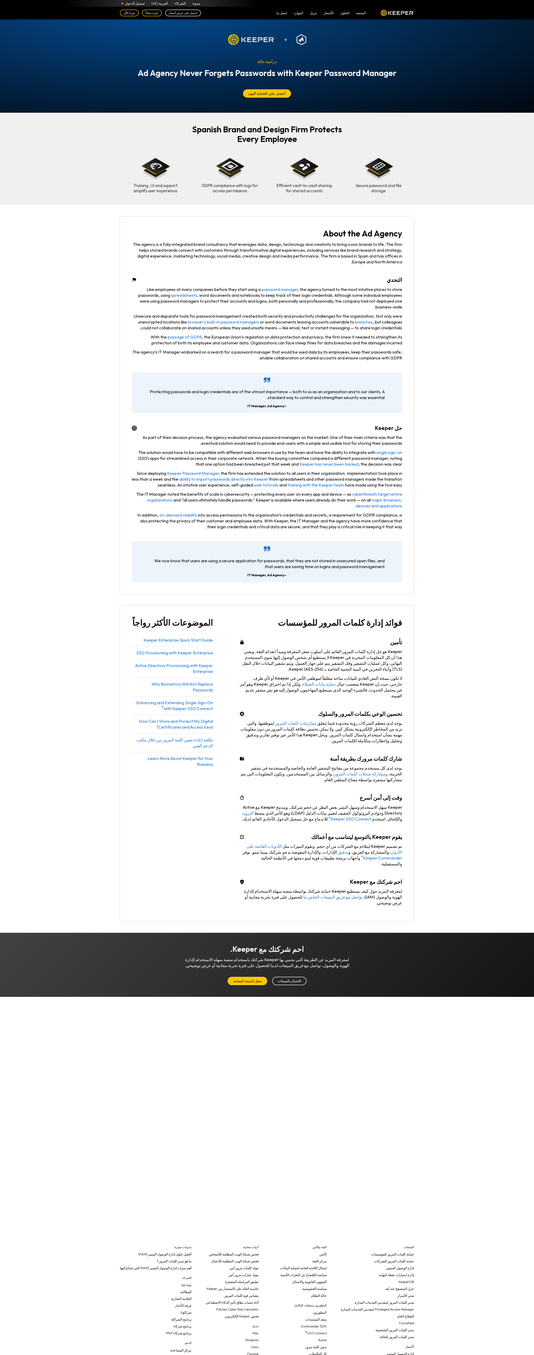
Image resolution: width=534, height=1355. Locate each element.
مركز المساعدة (180, 1350)
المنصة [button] (361, 13)
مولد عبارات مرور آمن (243, 1275)
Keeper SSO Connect (350, 818)
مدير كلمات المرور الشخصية (394, 1330)
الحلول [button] (344, 13)
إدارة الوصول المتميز (400, 1268)
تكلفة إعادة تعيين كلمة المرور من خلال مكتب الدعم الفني (174, 742)
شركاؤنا (186, 1312)
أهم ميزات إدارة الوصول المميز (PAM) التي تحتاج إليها (155, 1268)
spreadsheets (184, 295)
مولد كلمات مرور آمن (244, 1268)
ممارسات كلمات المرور (295, 723)
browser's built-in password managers (223, 322)
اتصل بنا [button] (281, 13)
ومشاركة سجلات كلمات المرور (361, 773)
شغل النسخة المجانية (247, 981)
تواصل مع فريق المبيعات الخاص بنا (333, 897)
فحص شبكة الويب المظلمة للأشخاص (234, 1254)
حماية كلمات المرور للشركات (394, 1261)
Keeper (397, 13)
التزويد (248, 813)
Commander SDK (314, 1326)
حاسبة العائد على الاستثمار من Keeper (233, 1289)
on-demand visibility (178, 515)
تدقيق (343, 852)
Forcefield (406, 1323)
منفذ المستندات (316, 1319)
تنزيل (313, 13)
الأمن (323, 1254)
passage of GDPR (185, 337)
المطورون (320, 1312)
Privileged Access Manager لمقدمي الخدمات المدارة (377, 1309)
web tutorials (266, 485)
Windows (252, 1340)
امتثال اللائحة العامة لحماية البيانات (303, 1268)
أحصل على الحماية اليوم (267, 93)
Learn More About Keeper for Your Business (180, 761)
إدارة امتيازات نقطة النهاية (396, 1275)
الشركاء (180, 3)
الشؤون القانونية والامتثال (309, 1282)
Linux (255, 1347)
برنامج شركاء (182, 1326)
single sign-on (389, 452)
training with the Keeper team (315, 485)
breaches (364, 322)
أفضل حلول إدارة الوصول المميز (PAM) (164, 1254)
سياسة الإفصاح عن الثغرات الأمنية (303, 1275)
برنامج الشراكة (181, 1319)
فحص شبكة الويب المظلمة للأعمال (235, 1261)
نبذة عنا (186, 1285)
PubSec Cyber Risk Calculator (237, 1309)
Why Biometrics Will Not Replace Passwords (182, 687)
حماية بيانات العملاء (319, 684)
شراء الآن (129, 13)
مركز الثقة (319, 1261)
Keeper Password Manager (193, 473)
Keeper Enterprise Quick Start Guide (178, 640)
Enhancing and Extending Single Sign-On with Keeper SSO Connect (174, 705)
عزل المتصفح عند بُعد (399, 1289)
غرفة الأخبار (183, 1305)
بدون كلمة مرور (316, 1347)
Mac (255, 1333)
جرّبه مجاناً (152, 13)
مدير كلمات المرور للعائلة (397, 1337)
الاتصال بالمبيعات (289, 981)
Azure (322, 1340)
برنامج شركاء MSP (178, 1333)
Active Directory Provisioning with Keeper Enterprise (174, 668)
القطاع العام (405, 1316)
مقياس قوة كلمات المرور (241, 1295)
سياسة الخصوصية (314, 1289)
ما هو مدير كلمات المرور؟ (174, 1261)
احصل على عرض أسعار (183, 13)
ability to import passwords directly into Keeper (223, 479)
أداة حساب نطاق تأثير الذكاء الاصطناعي (232, 1302)
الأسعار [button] (329, 13)
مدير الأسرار (405, 1295)
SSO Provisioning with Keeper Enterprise (174, 652)
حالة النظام (319, 1295)
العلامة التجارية (181, 1299)
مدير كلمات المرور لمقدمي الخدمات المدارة (384, 1302)
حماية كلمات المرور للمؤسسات (392, 1254)
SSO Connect (316, 1332)
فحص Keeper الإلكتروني (242, 1316)
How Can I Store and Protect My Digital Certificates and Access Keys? (176, 724)
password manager (280, 289)
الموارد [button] (298, 13)
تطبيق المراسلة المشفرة (242, 1282)
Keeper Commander (381, 857)
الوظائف (185, 1292)
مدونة (196, 3)
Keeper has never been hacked (329, 464)
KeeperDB (406, 1282)
